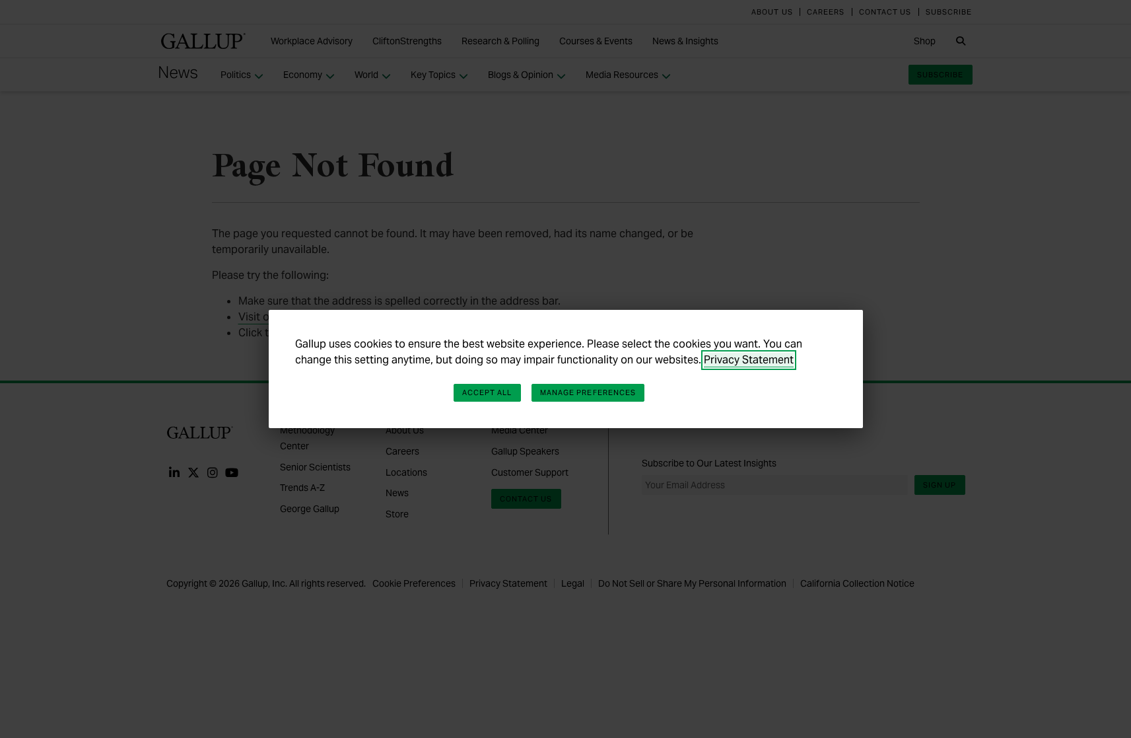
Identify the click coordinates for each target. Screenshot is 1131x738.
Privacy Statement (749, 360)
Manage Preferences (588, 392)
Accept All (487, 392)
